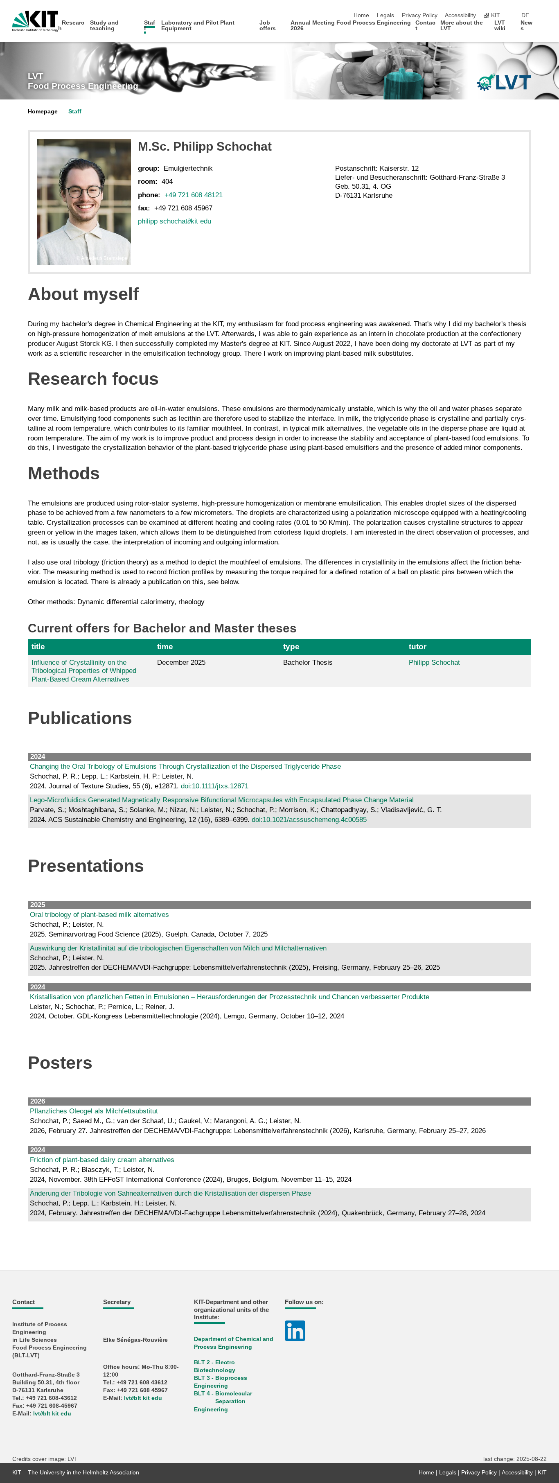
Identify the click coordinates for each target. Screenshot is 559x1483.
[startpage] (544, 28)
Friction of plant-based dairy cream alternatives (102, 1160)
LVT (83, 81)
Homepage (43, 111)
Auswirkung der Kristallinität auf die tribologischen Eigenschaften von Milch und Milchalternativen (178, 948)
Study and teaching (104, 26)
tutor (417, 646)
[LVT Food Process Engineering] (503, 81)
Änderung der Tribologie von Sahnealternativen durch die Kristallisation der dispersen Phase (170, 1193)
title (38, 646)
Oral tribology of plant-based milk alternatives (99, 915)
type (291, 646)
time (165, 646)
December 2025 (181, 662)
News (526, 26)
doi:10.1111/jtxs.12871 (214, 786)
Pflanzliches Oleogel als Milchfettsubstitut (94, 1111)
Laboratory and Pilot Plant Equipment (197, 26)
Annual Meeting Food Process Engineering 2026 (351, 26)
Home (361, 15)
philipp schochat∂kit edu (174, 221)
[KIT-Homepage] (35, 21)
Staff (149, 26)
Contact (425, 26)
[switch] (544, 15)
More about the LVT (461, 26)
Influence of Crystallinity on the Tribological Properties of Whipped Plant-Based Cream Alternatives (84, 671)
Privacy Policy (419, 15)
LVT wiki (499, 26)
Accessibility (460, 15)
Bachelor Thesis (308, 662)
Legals (385, 15)
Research (71, 26)
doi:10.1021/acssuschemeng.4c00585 (309, 820)
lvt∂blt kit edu (52, 1414)
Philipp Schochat (434, 662)
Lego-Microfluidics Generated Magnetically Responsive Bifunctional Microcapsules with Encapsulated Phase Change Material (222, 800)
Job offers (267, 26)
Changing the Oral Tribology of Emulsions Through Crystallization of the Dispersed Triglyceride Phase (185, 766)
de (525, 15)
